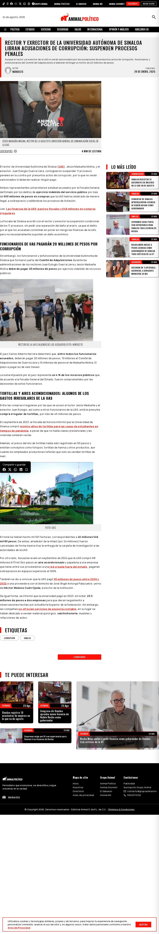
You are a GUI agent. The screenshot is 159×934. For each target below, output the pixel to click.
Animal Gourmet (108, 787)
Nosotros (78, 787)
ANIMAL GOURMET (117, 3)
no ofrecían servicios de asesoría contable (47, 609)
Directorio (78, 791)
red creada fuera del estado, (68, 566)
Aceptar (143, 924)
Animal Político (108, 783)
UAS (61, 166)
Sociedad (46, 29)
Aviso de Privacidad (19, 927)
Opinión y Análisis (119, 29)
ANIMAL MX (97, 3)
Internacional (95, 29)
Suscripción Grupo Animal (137, 787)
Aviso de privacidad (83, 795)
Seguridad (62, 29)
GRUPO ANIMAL (41, 3)
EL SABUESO (81, 3)
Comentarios (79, 657)
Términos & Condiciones (121, 809)
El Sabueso (106, 791)
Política (14, 29)
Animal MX (105, 795)
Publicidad (129, 783)
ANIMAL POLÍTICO (62, 3)
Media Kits (14, 797)
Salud (78, 29)
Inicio (76, 783)
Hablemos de (142, 29)
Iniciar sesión (148, 3)
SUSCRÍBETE (133, 3)
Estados (30, 29)
